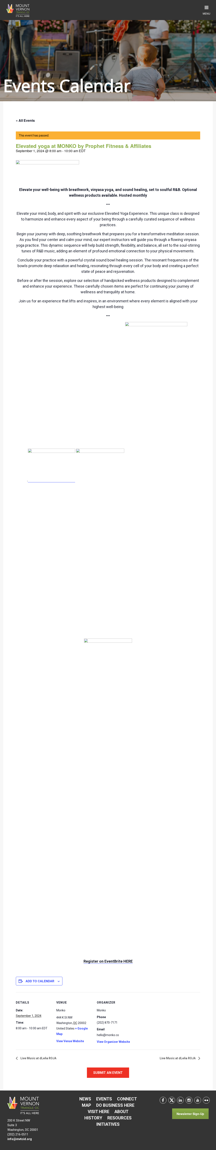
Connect (127, 1099)
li (180, 1100)
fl (206, 1100)
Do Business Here (115, 1105)
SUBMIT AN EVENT (108, 1073)
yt (197, 1100)
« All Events (25, 120)
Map (86, 1105)
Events (104, 1099)
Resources (119, 1118)
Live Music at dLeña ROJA (38, 1058)
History (93, 1118)
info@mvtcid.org (19, 1139)
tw (172, 1100)
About (121, 1111)
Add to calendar (40, 981)
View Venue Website (70, 1041)
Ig (189, 1100)
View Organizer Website (113, 1041)
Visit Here (98, 1111)
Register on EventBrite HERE (108, 961)
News (85, 1099)
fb (163, 1100)
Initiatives (108, 1124)
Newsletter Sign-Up (190, 1114)
